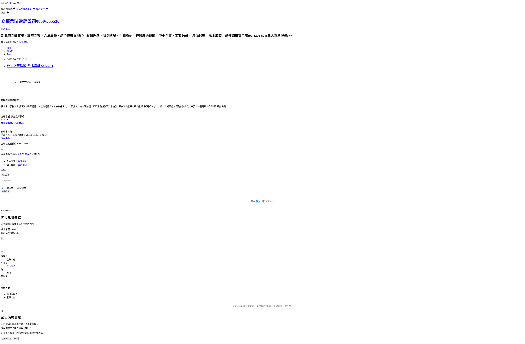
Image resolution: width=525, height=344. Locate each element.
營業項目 (22, 165)
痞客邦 (21, 154)
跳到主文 (5, 29)
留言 (27, 154)
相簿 (9, 48)
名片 (9, 54)
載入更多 (5, 175)
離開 (16, 339)
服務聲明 (288, 306)
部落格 (10, 51)
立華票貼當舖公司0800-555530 (30, 21)
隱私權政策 (277, 306)
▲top (3, 169)
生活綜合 (23, 42)
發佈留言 (5, 191)
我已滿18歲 (6, 339)
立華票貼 (5, 138)
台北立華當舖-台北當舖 (29, 82)
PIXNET (242, 306)
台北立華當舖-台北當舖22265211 (30, 66)
